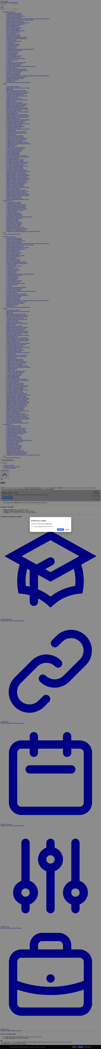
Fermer (67, 529)
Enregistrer (60, 529)
